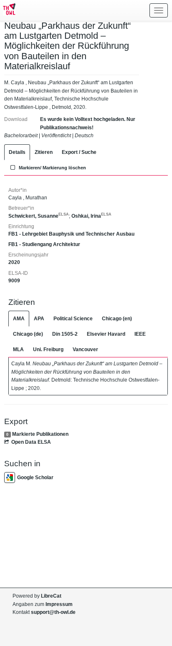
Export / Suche (79, 152)
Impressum (59, 604)
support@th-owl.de (53, 612)
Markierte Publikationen (40, 434)
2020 (14, 262)
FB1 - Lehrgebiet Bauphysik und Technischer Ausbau (71, 234)
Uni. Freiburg (48, 349)
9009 (14, 281)
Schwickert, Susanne (38, 216)
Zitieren (44, 152)
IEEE (140, 334)
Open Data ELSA (31, 442)
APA (39, 319)
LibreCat (51, 596)
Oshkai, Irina (91, 216)
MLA (18, 349)
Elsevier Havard (106, 334)
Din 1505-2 (65, 334)
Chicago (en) (117, 319)
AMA (19, 319)
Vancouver (85, 349)
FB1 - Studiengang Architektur (44, 244)
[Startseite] (7, 10)
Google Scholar (35, 477)
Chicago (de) (28, 334)
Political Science (73, 319)
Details (17, 152)
